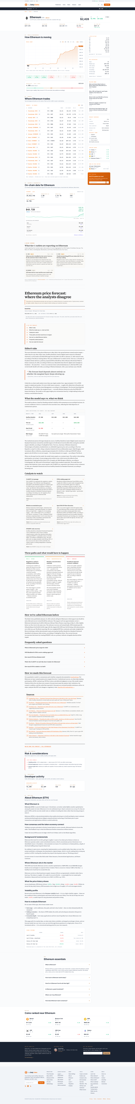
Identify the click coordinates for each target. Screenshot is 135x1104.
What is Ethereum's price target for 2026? (36, 647)
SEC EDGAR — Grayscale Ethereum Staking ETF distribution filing (45, 731)
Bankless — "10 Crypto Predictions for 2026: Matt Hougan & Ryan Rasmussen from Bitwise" (52, 727)
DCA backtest (83, 1079)
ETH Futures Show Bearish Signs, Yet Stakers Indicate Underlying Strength (98, 109)
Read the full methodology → (66, 687)
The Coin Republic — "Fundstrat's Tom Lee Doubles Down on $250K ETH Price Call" (50, 715)
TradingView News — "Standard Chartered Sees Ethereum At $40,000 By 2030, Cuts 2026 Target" (53, 698)
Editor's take (32, 327)
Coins (64, 4)
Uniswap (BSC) (31, 117)
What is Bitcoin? (94, 1075)
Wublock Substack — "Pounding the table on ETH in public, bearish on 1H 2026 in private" (51, 719)
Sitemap (108, 1098)
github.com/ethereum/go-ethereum (35, 789)
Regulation (71, 1083)
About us (104, 1073)
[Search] (98, 4)
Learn (79, 4)
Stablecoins (60, 1077)
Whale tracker (83, 1089)
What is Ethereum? (95, 1077)
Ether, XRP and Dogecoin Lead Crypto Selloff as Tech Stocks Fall (98, 92)
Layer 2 (70, 1081)
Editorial (103, 1081)
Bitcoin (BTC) (50, 1075)
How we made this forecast (36, 342)
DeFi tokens (60, 1079)
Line (77, 41)
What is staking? (94, 1081)
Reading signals (94, 1087)
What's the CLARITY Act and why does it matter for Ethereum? (42, 662)
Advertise (104, 1079)
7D (62, 41)
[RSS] (30, 1086)
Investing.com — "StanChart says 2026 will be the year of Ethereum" (46, 706)
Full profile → (60, 1051)
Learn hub (93, 1073)
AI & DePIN (60, 1083)
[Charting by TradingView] (28, 66)
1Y (70, 41)
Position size (82, 1075)
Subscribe (107, 4)
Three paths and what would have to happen (40, 334)
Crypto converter (83, 1073)
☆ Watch (107, 16)
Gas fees (82, 1081)
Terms (95, 1098)
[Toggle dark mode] (102, 4)
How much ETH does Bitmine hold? (35, 657)
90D (68, 41)
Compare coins (83, 1077)
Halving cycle (83, 1085)
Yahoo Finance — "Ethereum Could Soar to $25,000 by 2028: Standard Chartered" (49, 735)
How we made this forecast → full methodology (38, 746)
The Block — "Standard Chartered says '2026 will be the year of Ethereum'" (47, 702)
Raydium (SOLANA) (32, 150)
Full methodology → (29, 1057)
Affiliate (104, 1098)
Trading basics (94, 1089)
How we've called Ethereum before (38, 337)
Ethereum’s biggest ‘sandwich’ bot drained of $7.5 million (97, 103)
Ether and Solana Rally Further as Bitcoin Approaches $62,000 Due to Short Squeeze (98, 85)
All (73, 41)
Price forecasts (50, 1073)
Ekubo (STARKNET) (32, 137)
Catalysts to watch (34, 332)
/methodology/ (75, 677)
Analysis (74, 4)
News (68, 4)
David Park (27, 308)
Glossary (92, 1093)
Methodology (101, 1)
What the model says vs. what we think (39, 330)
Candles (81, 41)
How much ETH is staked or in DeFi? (35, 666)
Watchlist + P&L (83, 1083)
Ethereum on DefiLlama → (79, 234)
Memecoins (60, 1081)
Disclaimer (99, 1098)
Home (26, 11)
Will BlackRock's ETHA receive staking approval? (39, 652)
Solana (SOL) (50, 1079)
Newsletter (107, 1)
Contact (103, 1077)
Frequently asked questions (36, 339)
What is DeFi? (94, 1079)
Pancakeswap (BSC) (33, 111)
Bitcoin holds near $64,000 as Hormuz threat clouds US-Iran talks (98, 97)
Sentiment (82, 1087)
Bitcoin (70, 1075)
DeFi (70, 1079)
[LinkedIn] (28, 1086)
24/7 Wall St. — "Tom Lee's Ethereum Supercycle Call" (42, 711)
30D (65, 41)
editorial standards (41, 279)
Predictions (58, 4)
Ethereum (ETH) (50, 1077)
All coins (48, 1081)
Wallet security (94, 1091)
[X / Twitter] (25, 1086)
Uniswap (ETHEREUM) (33, 127)
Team (103, 1075)
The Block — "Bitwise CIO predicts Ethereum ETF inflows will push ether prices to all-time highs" (53, 723)
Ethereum (71, 1077)
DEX (82, 105)
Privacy (91, 1098)
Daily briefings (72, 1073)
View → (81, 224)
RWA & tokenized (62, 1085)
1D (60, 41)
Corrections (104, 1083)
